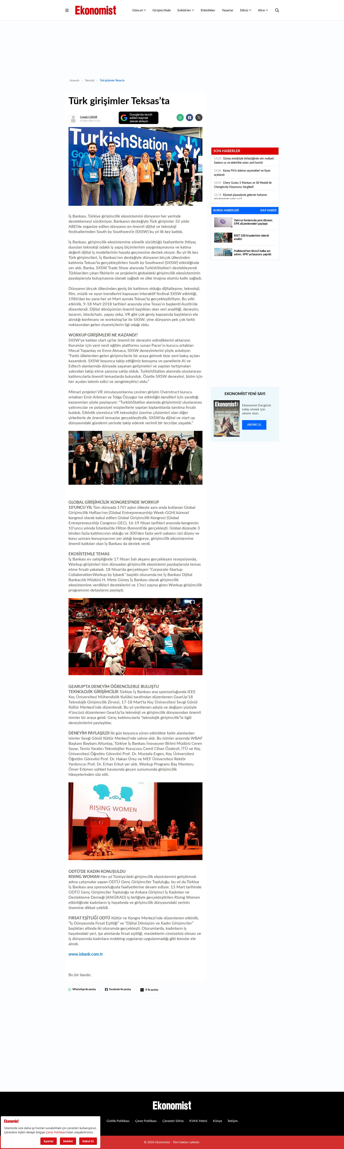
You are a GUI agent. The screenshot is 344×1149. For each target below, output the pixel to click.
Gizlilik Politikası (118, 1121)
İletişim (233, 1121)
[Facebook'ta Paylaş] (189, 117)
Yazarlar (227, 10)
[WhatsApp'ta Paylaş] (180, 117)
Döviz (244, 10)
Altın (261, 10)
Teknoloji (89, 80)
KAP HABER (268, 210)
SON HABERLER (226, 151)
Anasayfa (74, 80)
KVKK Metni (198, 1121)
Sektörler (184, 10)
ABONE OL (254, 424)
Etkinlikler (208, 10)
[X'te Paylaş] (198, 117)
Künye (217, 1121)
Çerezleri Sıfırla (173, 1121)
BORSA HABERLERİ (226, 210)
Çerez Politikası (146, 1121)
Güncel (137, 10)
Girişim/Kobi (161, 10)
